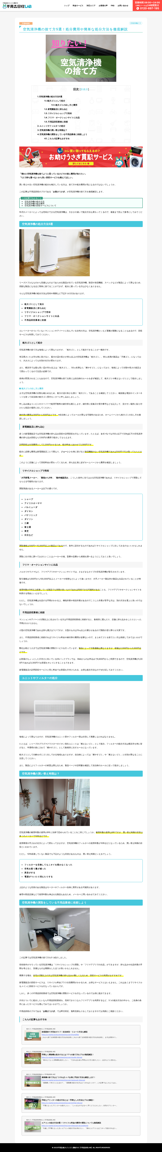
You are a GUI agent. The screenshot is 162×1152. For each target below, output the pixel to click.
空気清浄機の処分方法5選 (49, 96)
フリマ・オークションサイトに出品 (62, 117)
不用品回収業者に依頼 (56, 122)
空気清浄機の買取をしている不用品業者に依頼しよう (62, 134)
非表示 (84, 89)
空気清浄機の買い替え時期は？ (52, 130)
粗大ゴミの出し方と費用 (64, 105)
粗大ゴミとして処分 (54, 101)
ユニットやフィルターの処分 (51, 126)
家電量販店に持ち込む (56, 109)
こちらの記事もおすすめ (57, 138)
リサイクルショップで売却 (58, 113)
